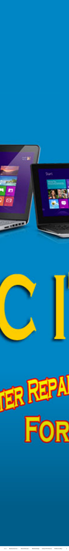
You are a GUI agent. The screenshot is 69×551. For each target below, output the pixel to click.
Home (5, 548)
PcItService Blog (58, 548)
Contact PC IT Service (47, 548)
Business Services (13, 548)
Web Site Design (35, 548)
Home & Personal (25, 548)
